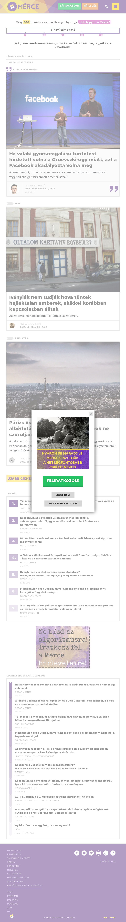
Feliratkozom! (63, 480)
